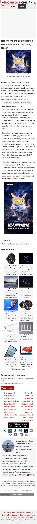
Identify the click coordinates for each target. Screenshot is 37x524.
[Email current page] (26, 435)
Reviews (13, 6)
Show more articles (18, 369)
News (22, 6)
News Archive (22, 483)
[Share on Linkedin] (21, 435)
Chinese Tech (7, 102)
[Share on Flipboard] (16, 435)
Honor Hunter (7, 112)
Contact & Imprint (10, 512)
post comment (8, 388)
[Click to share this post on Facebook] (10, 431)
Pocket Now (24, 244)
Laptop (29, 102)
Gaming (23, 102)
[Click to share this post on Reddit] (31, 431)
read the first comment (9, 383)
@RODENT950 (7, 109)
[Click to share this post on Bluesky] (21, 431)
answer (20, 383)
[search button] (29, 2)
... (34, 6)
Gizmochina (27, 138)
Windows (16, 102)
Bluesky (32, 475)
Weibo (4, 128)
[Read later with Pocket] (10, 435)
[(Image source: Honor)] (18, 208)
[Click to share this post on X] (26, 431)
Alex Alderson (6, 99)
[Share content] (5, 430)
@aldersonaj (21, 475)
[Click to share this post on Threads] (15, 431)
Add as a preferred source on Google (20, 425)
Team (20, 512)
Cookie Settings (17, 515)
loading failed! (5, 495)
